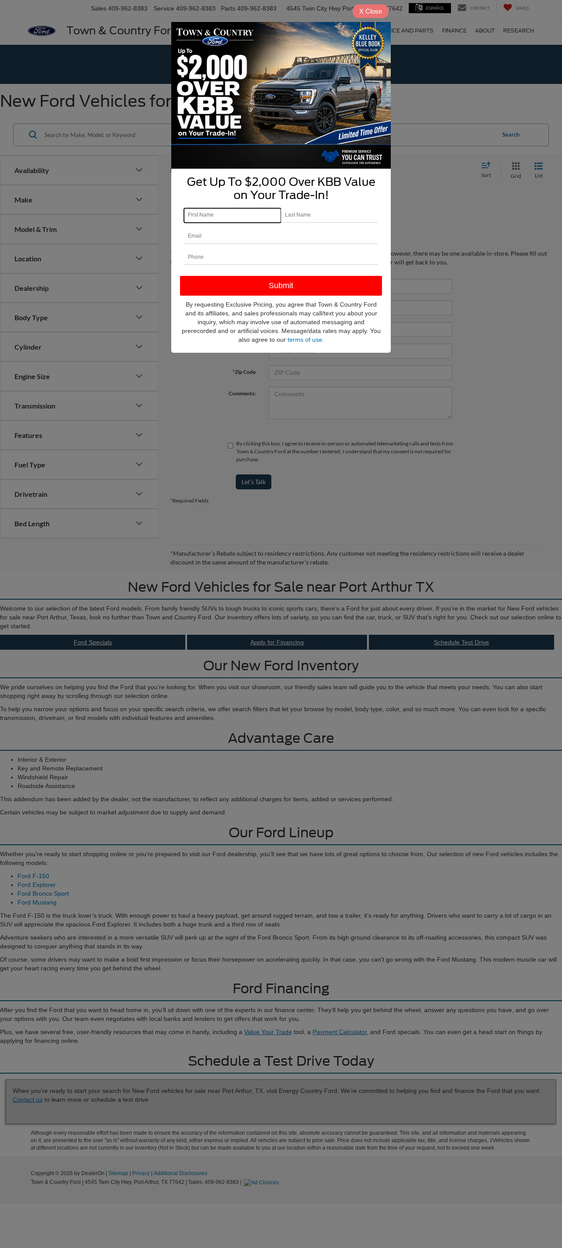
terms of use (305, 339)
